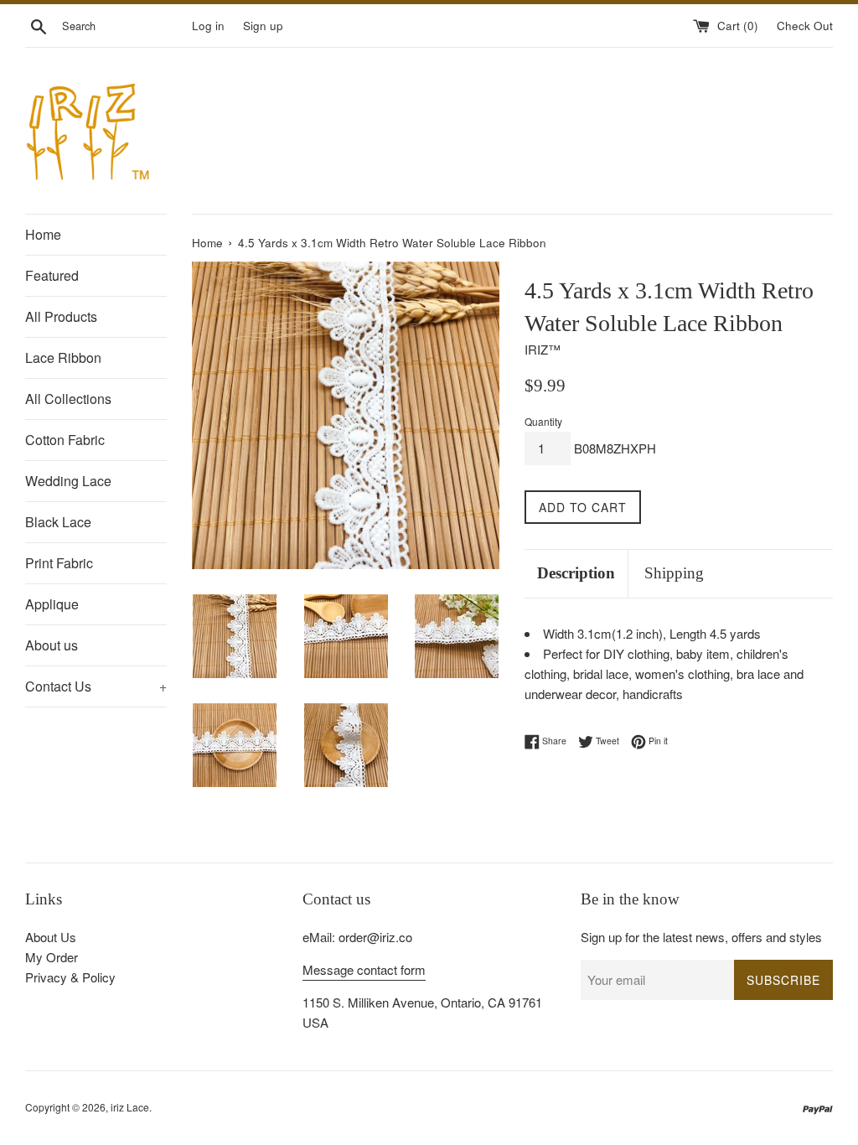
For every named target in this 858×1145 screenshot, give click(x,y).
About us (51, 645)
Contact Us (96, 686)
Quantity (543, 421)
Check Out (805, 26)
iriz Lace (130, 1107)
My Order (51, 957)
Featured (52, 275)
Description (576, 573)
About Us (50, 937)
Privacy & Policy (70, 977)
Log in (208, 26)
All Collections (68, 398)
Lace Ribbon (63, 357)
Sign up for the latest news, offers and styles (701, 937)
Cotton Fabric (65, 439)
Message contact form (364, 969)
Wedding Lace (68, 480)
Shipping (674, 573)
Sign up (263, 26)
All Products (61, 316)
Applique (52, 604)
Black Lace (58, 521)
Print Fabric (59, 562)
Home (43, 234)
